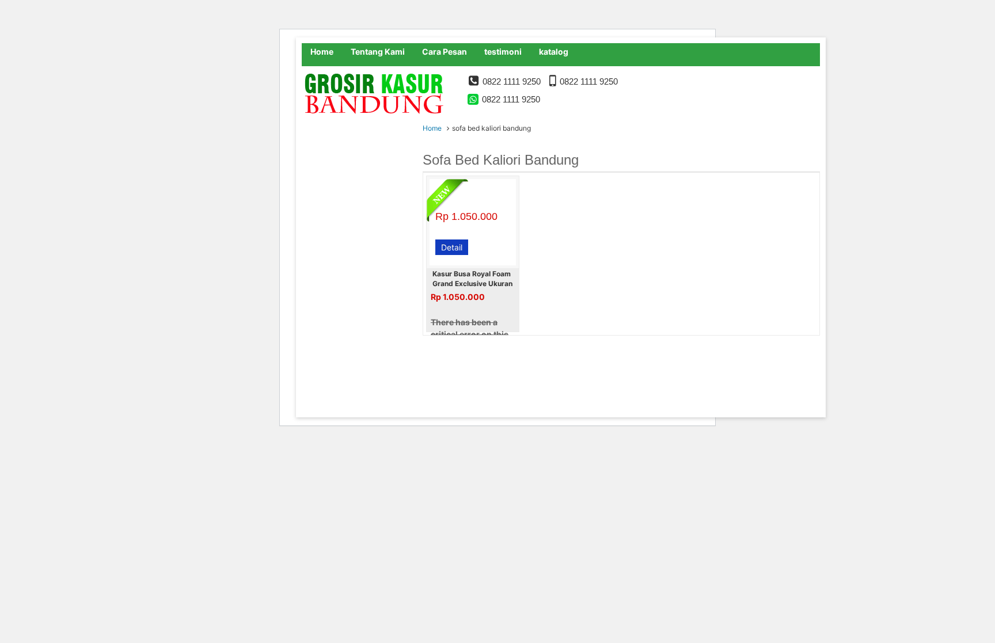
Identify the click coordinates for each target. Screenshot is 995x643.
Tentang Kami (378, 51)
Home (321, 51)
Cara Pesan (444, 51)
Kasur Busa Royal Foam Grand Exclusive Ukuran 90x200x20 (472, 283)
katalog (553, 51)
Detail (451, 247)
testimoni (503, 51)
